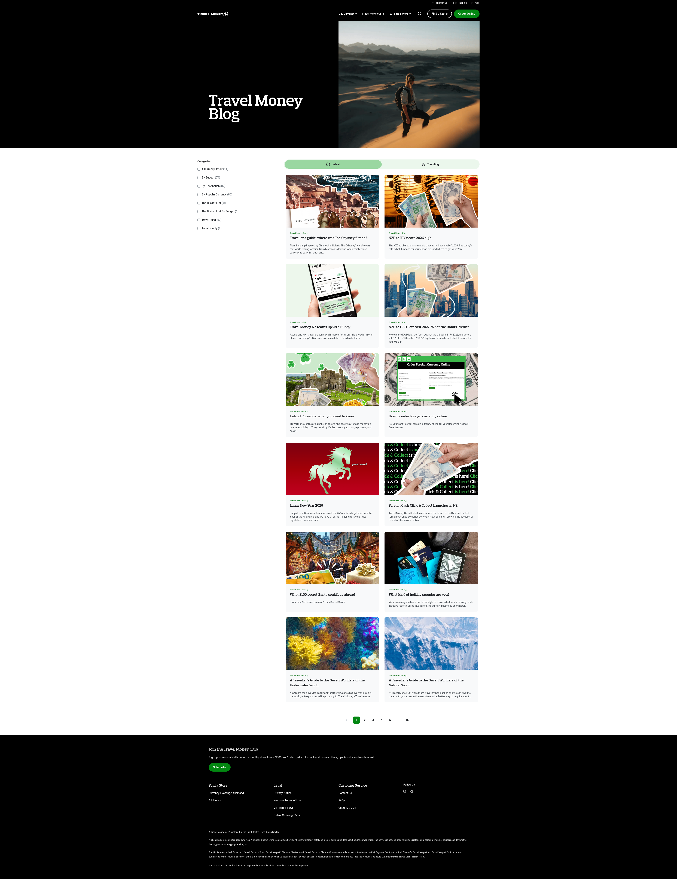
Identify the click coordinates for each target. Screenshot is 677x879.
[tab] (333, 164)
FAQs (477, 3)
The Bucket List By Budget (220, 211)
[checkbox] (198, 169)
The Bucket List (214, 203)
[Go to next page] (416, 720)
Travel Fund (211, 220)
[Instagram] (404, 791)
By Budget (211, 177)
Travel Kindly (211, 228)
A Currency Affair (215, 169)
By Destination (213, 186)
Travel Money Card (373, 13)
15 (407, 720)
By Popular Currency (217, 194)
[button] (439, 14)
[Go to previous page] (346, 720)
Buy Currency (346, 13)
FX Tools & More (398, 13)
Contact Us (441, 3)
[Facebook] (411, 791)
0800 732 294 (461, 3)
